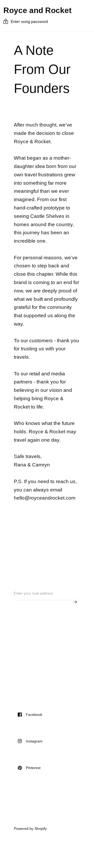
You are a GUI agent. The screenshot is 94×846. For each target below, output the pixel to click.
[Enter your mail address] (75, 602)
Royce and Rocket (37, 10)
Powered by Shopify (30, 828)
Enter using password (29, 21)
